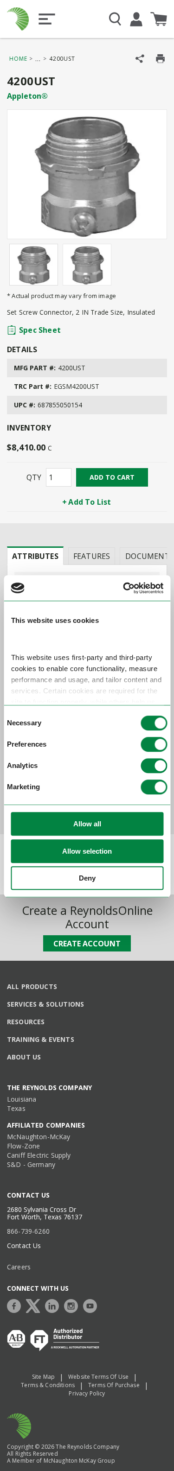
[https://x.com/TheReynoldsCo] (35, 1305)
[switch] (154, 744)
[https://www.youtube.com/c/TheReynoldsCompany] (92, 1305)
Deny (87, 878)
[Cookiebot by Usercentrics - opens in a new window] (123, 588)
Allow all (87, 824)
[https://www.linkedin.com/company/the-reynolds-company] (54, 1305)
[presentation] (35, 555)
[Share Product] (139, 58)
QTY (33, 477)
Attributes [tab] (35, 556)
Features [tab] (91, 556)
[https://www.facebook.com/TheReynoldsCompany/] (16, 1305)
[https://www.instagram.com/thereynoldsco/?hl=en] (73, 1305)
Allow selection (87, 851)
